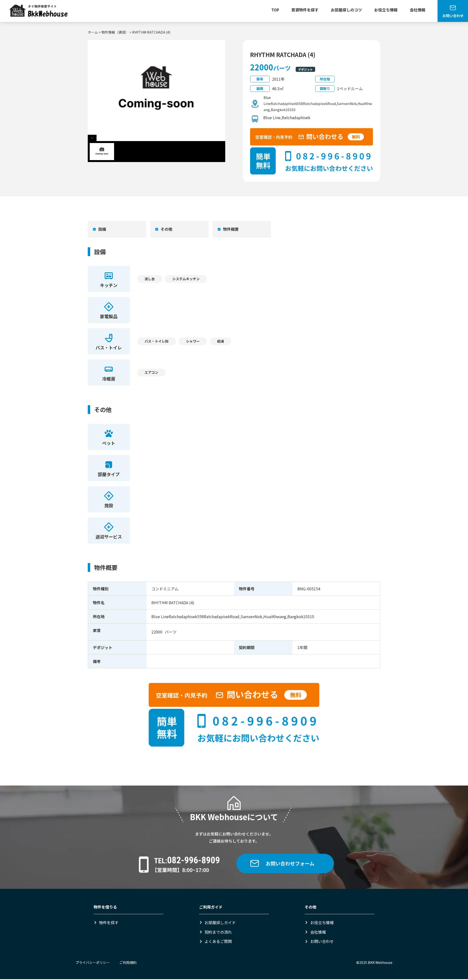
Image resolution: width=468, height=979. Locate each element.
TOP (275, 10)
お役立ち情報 (386, 10)
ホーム (93, 32)
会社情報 (417, 10)
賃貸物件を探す (305, 10)
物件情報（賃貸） (115, 32)
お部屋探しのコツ (346, 10)
